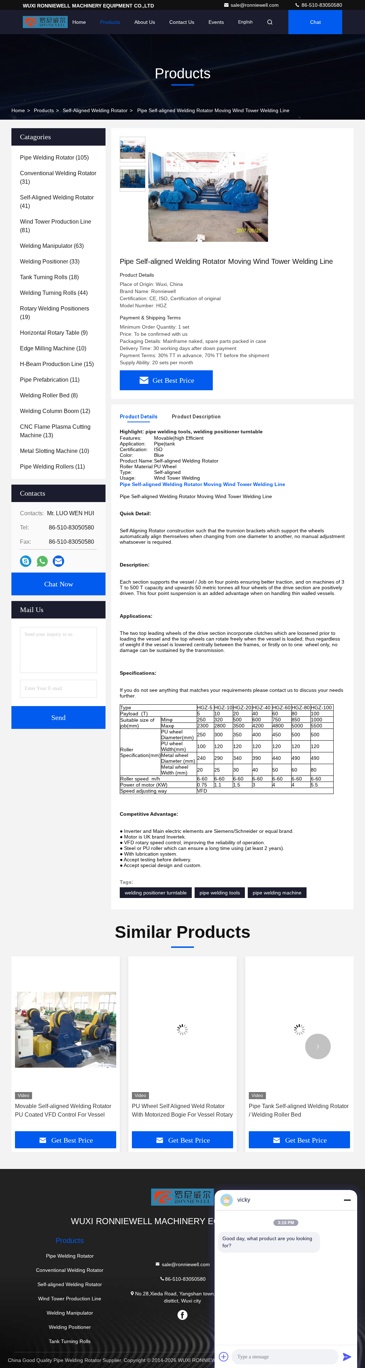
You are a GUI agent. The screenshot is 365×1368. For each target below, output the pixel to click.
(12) (55, 411)
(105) (54, 158)
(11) (49, 380)
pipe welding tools (220, 893)
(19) (54, 313)
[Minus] (347, 1200)
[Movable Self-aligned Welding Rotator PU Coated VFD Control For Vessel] (65, 1029)
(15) (57, 364)
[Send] (347, 1356)
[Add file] (224, 1356)
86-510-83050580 (321, 5)
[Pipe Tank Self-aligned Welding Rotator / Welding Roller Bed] (299, 1029)
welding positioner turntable (156, 893)
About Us (144, 22)
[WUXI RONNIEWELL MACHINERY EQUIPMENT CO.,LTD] (45, 22)
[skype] (25, 561)
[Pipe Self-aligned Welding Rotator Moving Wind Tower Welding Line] (208, 196)
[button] (47, 1046)
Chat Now (58, 584)
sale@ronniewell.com (255, 5)
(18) (49, 277)
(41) (57, 201)
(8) (49, 395)
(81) (55, 226)
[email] (58, 561)
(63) (52, 246)
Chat (315, 22)
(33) (49, 262)
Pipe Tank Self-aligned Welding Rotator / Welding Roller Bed (299, 1110)
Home (79, 22)
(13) (55, 431)
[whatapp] (42, 561)
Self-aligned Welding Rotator (95, 110)
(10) (53, 348)
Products (110, 22)
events (216, 22)
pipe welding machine (277, 893)
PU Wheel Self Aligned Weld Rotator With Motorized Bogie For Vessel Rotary (182, 1110)
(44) (54, 293)
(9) (54, 333)
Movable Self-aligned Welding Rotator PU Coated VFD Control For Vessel (63, 1110)
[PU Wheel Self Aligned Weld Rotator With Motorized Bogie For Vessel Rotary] (182, 1029)
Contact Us (181, 22)
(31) (58, 177)
